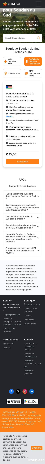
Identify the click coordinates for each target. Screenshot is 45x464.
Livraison (28, 315)
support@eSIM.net (11, 314)
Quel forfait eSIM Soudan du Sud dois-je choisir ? (19, 217)
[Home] (11, 4)
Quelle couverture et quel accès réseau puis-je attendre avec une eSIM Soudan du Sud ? (21, 207)
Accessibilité (8, 343)
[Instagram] (24, 391)
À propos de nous (32, 304)
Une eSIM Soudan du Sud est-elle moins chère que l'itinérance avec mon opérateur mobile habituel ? (21, 238)
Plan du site (29, 319)
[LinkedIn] (31, 391)
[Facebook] (11, 391)
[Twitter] (18, 391)
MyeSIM (9, 116)
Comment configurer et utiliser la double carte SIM (12, 321)
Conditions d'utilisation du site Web (32, 363)
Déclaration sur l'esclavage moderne (31, 346)
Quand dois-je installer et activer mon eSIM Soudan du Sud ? (21, 226)
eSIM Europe (30, 323)
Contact (6, 347)
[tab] (12, 61)
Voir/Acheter (22, 161)
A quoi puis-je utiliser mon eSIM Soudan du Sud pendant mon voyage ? (21, 250)
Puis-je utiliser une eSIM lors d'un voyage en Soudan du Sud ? (21, 196)
